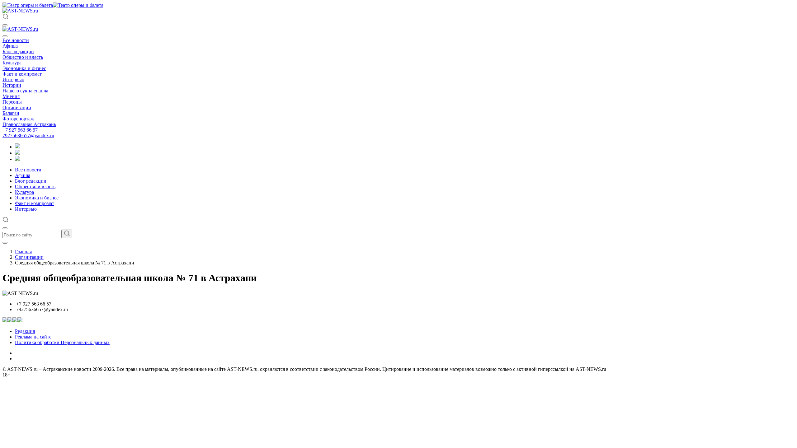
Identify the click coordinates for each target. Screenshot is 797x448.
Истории (11, 85)
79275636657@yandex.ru (28, 135)
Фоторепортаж (18, 118)
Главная (23, 251)
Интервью (13, 79)
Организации (16, 107)
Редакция (25, 331)
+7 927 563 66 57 (20, 130)
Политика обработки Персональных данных (62, 342)
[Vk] (17, 159)
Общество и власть (22, 57)
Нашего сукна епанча (25, 90)
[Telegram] (17, 146)
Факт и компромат (22, 74)
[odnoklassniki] (17, 153)
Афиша (10, 46)
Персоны (12, 102)
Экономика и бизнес (24, 68)
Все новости (15, 40)
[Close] (4, 36)
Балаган (10, 113)
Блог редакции (18, 51)
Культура (11, 62)
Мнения (11, 96)
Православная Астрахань (29, 124)
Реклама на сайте (33, 336)
